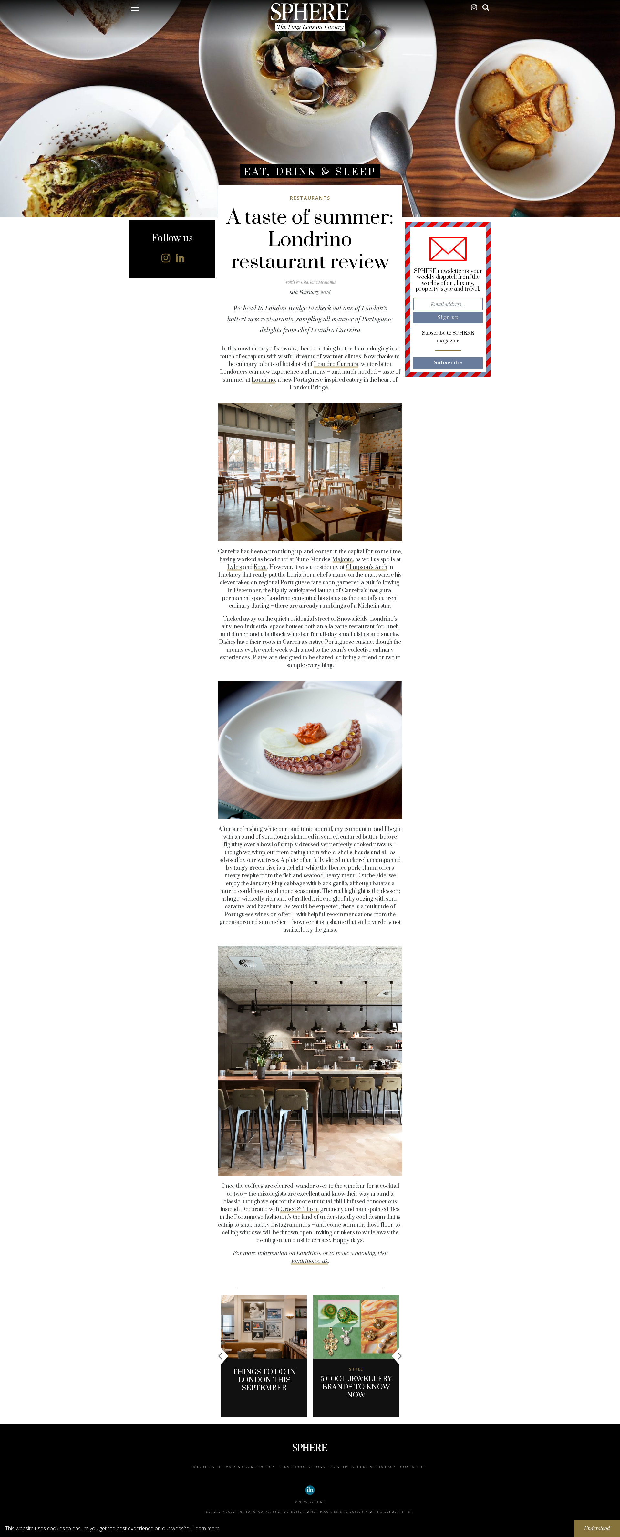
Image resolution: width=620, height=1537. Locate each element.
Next (397, 1356)
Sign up (338, 1467)
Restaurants (310, 198)
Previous (223, 1356)
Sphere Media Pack (374, 1467)
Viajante (343, 559)
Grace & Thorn (299, 1209)
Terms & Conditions (302, 1467)
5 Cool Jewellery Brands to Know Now (356, 1387)
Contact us (413, 1467)
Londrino (263, 379)
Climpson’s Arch (366, 567)
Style (356, 1369)
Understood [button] (597, 1528)
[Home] (310, 11)
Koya (260, 567)
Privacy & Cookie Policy (246, 1467)
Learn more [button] (206, 1528)
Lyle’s (234, 567)
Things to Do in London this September (264, 1380)
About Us (203, 1467)
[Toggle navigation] (135, 9)
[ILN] (310, 1490)
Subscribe (448, 363)
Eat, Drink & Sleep (310, 172)
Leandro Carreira (336, 364)
